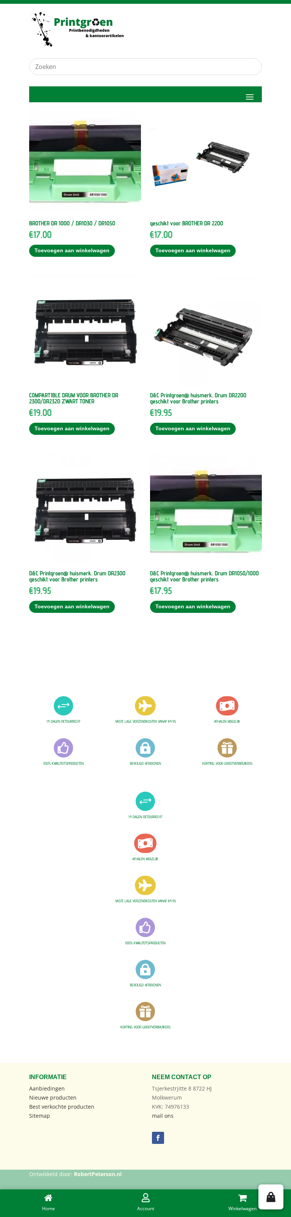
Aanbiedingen (47, 1088)
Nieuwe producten (53, 1097)
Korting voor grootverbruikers (227, 763)
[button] (270, 1196)
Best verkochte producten (61, 1106)
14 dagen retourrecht (63, 721)
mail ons (163, 1115)
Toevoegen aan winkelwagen (72, 250)
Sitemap (39, 1115)
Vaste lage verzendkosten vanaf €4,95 (145, 721)
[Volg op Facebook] (158, 1138)
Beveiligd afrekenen (145, 763)
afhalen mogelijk (227, 721)
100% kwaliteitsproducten (63, 763)
